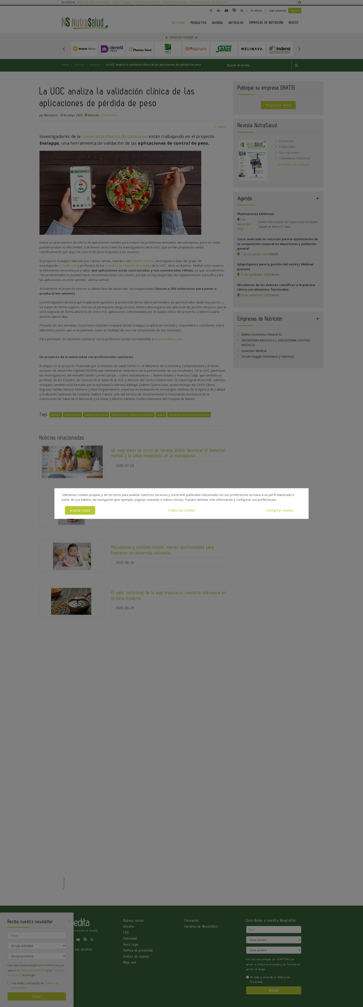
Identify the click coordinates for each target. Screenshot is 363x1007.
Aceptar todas (80, 510)
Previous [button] (64, 49)
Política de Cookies (181, 510)
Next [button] (299, 49)
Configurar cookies (279, 510)
